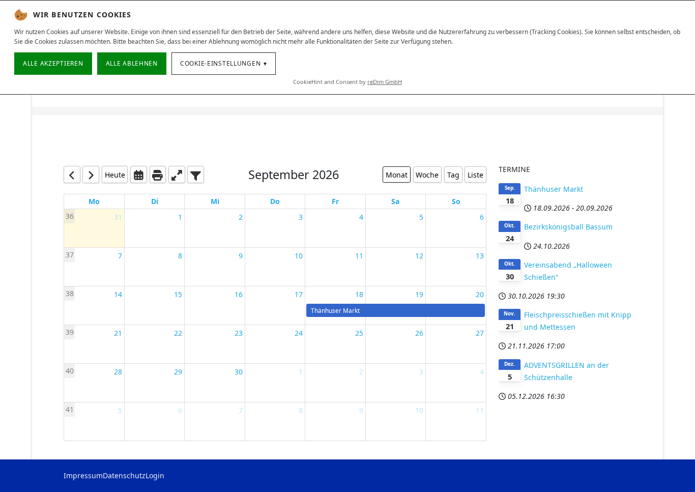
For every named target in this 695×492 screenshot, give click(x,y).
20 (480, 294)
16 (239, 294)
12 (419, 256)
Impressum (83, 475)
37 (70, 254)
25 (359, 333)
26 (419, 333)
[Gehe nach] (138, 174)
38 (70, 293)
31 (118, 217)
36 (70, 216)
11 (359, 256)
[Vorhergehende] (72, 174)
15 (178, 294)
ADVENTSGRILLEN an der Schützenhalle (566, 371)
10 (299, 256)
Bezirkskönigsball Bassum (568, 226)
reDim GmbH (384, 81)
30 (239, 372)
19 (419, 294)
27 (480, 333)
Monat (397, 175)
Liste (475, 175)
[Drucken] (158, 174)
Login (155, 475)
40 (70, 370)
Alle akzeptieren (53, 63)
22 (178, 333)
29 (178, 372)
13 (480, 256)
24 (299, 333)
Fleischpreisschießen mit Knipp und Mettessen (577, 321)
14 (118, 294)
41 (70, 409)
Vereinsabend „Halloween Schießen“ (568, 271)
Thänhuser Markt (553, 189)
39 (70, 332)
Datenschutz (124, 475)
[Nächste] (90, 174)
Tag (453, 175)
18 (359, 294)
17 (299, 294)
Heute (115, 175)
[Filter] (195, 174)
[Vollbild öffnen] (176, 174)
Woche (427, 175)
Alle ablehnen (132, 63)
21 (118, 333)
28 (118, 372)
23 (239, 333)
